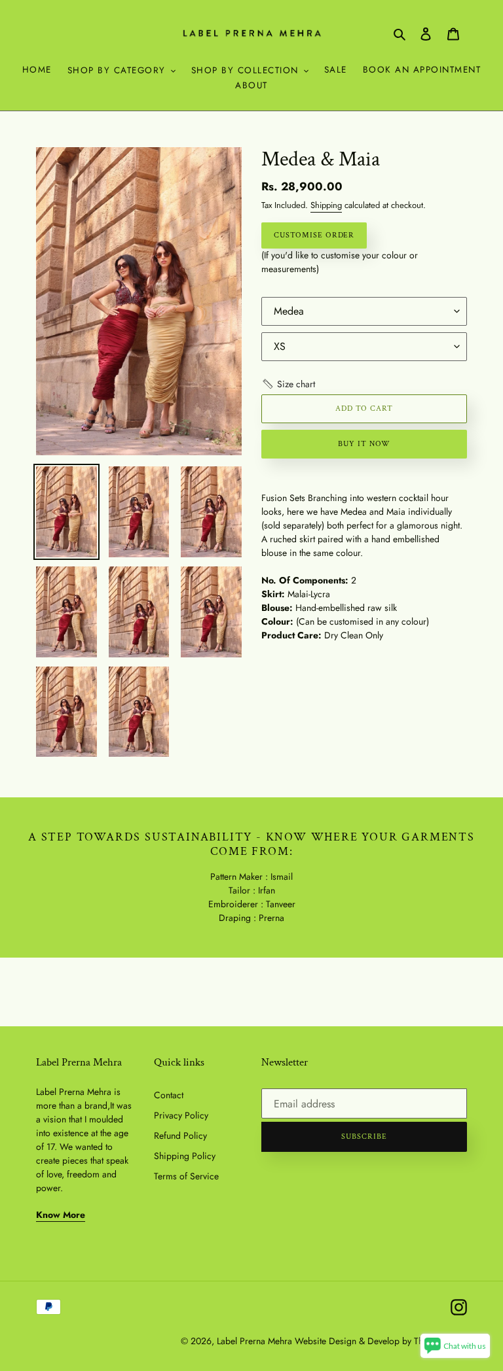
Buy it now (364, 444)
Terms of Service (186, 1176)
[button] (288, 384)
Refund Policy (180, 1135)
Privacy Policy (181, 1115)
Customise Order (314, 235)
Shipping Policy (184, 1155)
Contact (168, 1095)
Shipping (326, 205)
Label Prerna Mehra (254, 1340)
